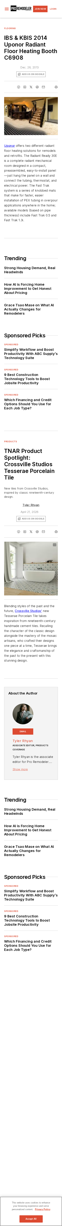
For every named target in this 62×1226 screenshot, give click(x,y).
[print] (56, 87)
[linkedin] (25, 87)
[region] (31, 1211)
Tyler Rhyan (31, 505)
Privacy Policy (42, 1209)
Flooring (10, 28)
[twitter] (31, 87)
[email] (43, 87)
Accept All (31, 1219)
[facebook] (18, 87)
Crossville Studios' (28, 611)
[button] (6, 9)
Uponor (9, 145)
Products (10, 441)
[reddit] (37, 87)
